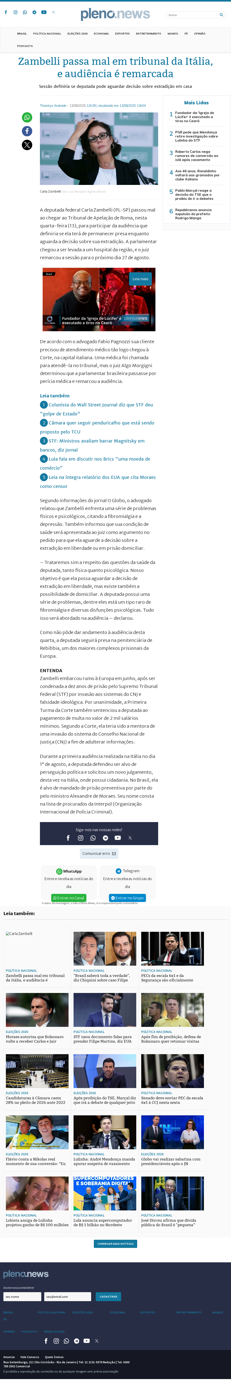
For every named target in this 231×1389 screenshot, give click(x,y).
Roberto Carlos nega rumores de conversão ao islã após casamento (196, 155)
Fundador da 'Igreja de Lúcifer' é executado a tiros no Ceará (194, 117)
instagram (15, 12)
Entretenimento (148, 33)
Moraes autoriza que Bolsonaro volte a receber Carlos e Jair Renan (35, 1041)
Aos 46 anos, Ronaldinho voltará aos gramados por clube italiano (197, 175)
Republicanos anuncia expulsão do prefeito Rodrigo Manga (193, 214)
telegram (34, 12)
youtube (44, 12)
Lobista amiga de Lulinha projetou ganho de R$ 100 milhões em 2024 (37, 1225)
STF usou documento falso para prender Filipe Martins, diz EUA (103, 1039)
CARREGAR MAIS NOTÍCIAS (115, 1243)
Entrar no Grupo (129, 898)
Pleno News (115, 14)
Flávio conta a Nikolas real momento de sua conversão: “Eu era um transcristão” (36, 1164)
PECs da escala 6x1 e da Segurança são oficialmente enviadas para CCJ (167, 980)
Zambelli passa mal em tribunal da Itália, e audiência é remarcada (35, 980)
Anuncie (9, 1357)
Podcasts (25, 46)
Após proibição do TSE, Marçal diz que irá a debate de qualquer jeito (105, 1100)
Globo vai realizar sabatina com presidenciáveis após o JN (171, 1161)
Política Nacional (47, 33)
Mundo (173, 33)
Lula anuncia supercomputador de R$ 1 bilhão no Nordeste (103, 1222)
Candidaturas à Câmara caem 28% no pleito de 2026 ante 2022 (35, 1100)
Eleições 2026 (77, 33)
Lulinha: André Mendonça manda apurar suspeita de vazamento (104, 1161)
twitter (53, 12)
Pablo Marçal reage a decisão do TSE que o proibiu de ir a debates (194, 194)
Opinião (200, 33)
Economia (101, 33)
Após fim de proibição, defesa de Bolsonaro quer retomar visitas (171, 1039)
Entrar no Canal (70, 898)
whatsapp (25, 12)
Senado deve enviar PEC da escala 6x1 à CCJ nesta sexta (172, 1100)
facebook (6, 12)
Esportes (122, 33)
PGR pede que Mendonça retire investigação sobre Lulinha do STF (196, 136)
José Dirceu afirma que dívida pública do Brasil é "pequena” (168, 1222)
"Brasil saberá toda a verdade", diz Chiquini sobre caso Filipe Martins (102, 980)
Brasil (22, 33)
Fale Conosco (30, 1357)
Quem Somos (54, 1357)
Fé (186, 33)
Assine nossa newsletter (18, 1287)
